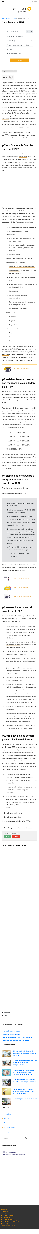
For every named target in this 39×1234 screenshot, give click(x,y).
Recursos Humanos (9, 1127)
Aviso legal (4, 1213)
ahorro (13, 411)
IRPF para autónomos (9, 1152)
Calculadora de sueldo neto (21, 368)
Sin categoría (7, 1132)
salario (32, 102)
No (17, 836)
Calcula (19, 60)
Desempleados (14, 271)
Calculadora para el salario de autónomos (17, 828)
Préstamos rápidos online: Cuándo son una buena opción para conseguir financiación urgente (24, 1072)
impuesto (27, 411)
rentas (29, 245)
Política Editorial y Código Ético (10, 1221)
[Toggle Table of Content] (10, 77)
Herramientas (6, 18)
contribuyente (12, 162)
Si (8, 836)
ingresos (21, 532)
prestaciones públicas (13, 645)
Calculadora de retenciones (12, 817)
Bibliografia (4, 1223)
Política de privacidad (7, 1215)
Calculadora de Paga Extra (21, 579)
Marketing (6, 1123)
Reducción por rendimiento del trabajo (22, 267)
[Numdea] (19, 9)
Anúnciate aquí (5, 1211)
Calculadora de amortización (22, 597)
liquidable (24, 416)
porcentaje (15, 216)
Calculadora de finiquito (20, 588)
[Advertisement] (19, 189)
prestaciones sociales (27, 302)
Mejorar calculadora (9, 71)
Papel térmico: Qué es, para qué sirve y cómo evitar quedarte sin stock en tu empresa (23, 1091)
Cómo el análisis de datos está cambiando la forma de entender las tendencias (24, 1053)
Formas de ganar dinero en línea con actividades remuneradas (25, 1100)
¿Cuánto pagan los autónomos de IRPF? (14, 1154)
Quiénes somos (5, 1217)
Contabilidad (7, 1114)
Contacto (4, 1210)
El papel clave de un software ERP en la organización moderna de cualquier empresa (25, 1063)
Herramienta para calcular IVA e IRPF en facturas (17, 1037)
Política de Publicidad (7, 1219)
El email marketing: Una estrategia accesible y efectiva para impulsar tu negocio (25, 1082)
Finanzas (13, 18)
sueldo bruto (23, 157)
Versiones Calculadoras (8, 1225)
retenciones (32, 454)
